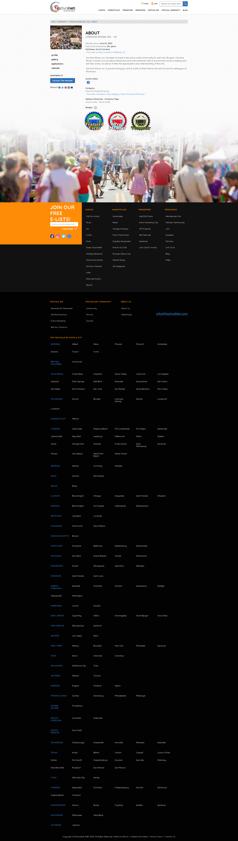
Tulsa (95, 665)
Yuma (96, 351)
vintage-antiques (120, 229)
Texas (54, 752)
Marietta (118, 466)
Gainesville (162, 428)
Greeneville (98, 742)
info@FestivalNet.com (172, 313)
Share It (54, 87)
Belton (96, 752)
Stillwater (140, 566)
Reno (95, 635)
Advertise (143, 241)
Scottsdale (162, 344)
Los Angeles (163, 374)
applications (57, 64)
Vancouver (77, 361)
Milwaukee (77, 815)
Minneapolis (98, 566)
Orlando (97, 444)
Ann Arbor (76, 556)
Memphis (140, 742)
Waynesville (56, 595)
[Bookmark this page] (69, 236)
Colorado (57, 399)
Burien (96, 805)
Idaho (54, 486)
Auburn (75, 805)
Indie (88, 272)
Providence (77, 705)
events (102, 10)
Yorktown (76, 795)
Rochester (140, 645)
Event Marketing (58, 321)
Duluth (75, 566)
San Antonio (98, 767)
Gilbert (75, 344)
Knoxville (119, 742)
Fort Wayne (98, 506)
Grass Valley (120, 374)
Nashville (161, 742)
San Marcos (120, 767)
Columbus (119, 655)
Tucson (75, 351)
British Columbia (56, 362)
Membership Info (173, 216)
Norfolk (139, 787)
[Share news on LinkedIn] (69, 87)
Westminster (142, 546)
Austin (75, 752)
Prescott (140, 344)
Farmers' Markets (94, 266)
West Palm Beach (98, 454)
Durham (118, 586)
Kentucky (56, 516)
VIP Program (145, 229)
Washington (58, 805)
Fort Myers (141, 428)
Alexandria (77, 787)
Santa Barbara (143, 389)
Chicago (97, 496)
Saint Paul (119, 566)
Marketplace (114, 10)
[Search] (185, 3)
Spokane (161, 805)
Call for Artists (92, 216)
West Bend (98, 815)
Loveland (55, 408)
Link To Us (170, 247)
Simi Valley (162, 389)
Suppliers (170, 235)
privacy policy (156, 837)
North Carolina (56, 587)
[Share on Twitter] (62, 87)
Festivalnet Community (98, 302)
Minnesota (57, 566)
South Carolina (56, 719)
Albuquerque (78, 625)
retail (115, 222)
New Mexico (57, 625)
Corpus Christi (163, 752)
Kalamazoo (141, 556)
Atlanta (75, 466)
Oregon (55, 685)
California (57, 374)
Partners (169, 241)
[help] (95, 107)
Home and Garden (94, 260)
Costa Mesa (77, 374)
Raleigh (160, 586)
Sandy (96, 777)
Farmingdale (121, 615)
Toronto (97, 675)
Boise (74, 486)
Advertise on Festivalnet (62, 308)
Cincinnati (97, 655)
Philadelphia (120, 695)
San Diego (55, 389)
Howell (118, 556)
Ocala (53, 444)
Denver (139, 399)
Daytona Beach (100, 428)
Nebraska (56, 605)
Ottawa (75, 675)
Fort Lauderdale (122, 428)
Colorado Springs (119, 400)
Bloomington (78, 496)
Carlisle (75, 695)
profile (54, 55)
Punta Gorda (120, 444)
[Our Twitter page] (64, 236)
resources (140, 10)
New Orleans (99, 526)
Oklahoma (57, 665)
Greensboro (141, 586)
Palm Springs (78, 381)
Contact (89, 321)
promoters (128, 10)
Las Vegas (77, 635)
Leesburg (97, 436)
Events (89, 209)
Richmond (162, 787)
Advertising (126, 314)
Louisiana (56, 526)
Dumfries (97, 787)
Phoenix (118, 344)
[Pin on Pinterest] (66, 87)
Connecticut (58, 418)
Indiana (55, 506)
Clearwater (77, 428)
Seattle (139, 805)
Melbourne (120, 436)
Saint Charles (142, 496)
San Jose (97, 389)
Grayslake (119, 496)
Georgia (55, 466)
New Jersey (57, 615)
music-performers (121, 235)
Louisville (97, 516)
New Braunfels (57, 767)
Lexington (76, 516)
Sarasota (161, 444)
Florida (55, 428)
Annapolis (76, 546)
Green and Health (94, 247)
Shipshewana (142, 506)
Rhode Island (55, 706)
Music (88, 222)
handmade (118, 216)
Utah (54, 777)
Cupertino (97, 374)
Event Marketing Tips (148, 222)
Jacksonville (56, 436)
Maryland (56, 546)
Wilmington (77, 595)
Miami (139, 436)
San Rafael (120, 389)
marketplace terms (139, 837)
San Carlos (162, 381)
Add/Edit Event (146, 216)
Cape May (76, 615)
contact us (170, 837)
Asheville (76, 586)
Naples (160, 436)
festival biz (153, 10)
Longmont (162, 399)
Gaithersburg (121, 546)
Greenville (97, 718)
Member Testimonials (175, 222)
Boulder (97, 399)
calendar (55, 68)
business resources (122, 254)
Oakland (55, 381)
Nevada (55, 635)
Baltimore (97, 546)
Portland (97, 685)
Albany (75, 645)
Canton (118, 752)
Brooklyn (97, 645)
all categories (119, 266)
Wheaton (161, 496)
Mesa (95, 344)
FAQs (168, 260)
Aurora (75, 399)
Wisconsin (57, 815)
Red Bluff (97, 381)
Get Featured (145, 235)
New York (56, 645)
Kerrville (140, 760)
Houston (119, 760)
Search (89, 285)
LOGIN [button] (146, 4)
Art (87, 229)
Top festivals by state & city (66, 337)
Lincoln (75, 605)
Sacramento (141, 381)
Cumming (97, 466)
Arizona (55, 344)
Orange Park (78, 444)
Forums (89, 314)
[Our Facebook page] (52, 236)
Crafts (89, 235)
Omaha (96, 605)
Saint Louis (98, 576)
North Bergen (142, 615)
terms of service (120, 837)
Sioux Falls (77, 730)
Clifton (96, 615)
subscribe (68, 229)
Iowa (53, 476)
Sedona (54, 351)
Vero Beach (77, 453)
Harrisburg (98, 695)
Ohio (53, 655)
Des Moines (98, 476)
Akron (75, 655)
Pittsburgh (140, 695)
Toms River (162, 615)
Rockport (76, 767)
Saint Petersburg (141, 445)
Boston (75, 536)
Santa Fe (97, 625)
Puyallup (119, 805)
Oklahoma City (79, 665)
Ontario (55, 675)
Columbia (76, 718)
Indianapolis (120, 506)
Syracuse (161, 645)
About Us (126, 302)
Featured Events (93, 279)
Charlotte (97, 586)
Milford (75, 418)
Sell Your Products (59, 327)
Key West (76, 436)
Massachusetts (58, 536)
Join (168, 229)
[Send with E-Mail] (72, 87)
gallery (54, 59)
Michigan (56, 556)
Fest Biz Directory (59, 314)
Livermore (140, 374)
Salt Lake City (78, 777)
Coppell (139, 752)
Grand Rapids (99, 556)
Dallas (54, 760)
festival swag (119, 260)
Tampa (54, 453)
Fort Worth (77, 760)
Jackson (76, 825)
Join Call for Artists (148, 247)
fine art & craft (120, 247)
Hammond (77, 526)
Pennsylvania (58, 695)
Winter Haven (121, 453)
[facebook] (88, 82)
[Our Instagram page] (58, 236)
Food (88, 241)
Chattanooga (78, 742)
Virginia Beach (57, 795)
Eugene (75, 685)
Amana (75, 476)
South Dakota (55, 731)
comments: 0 (56, 75)
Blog (185, 10)
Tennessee (57, 742)
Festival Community (171, 10)
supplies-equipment (122, 241)
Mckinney (161, 760)
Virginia (55, 787)
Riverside (119, 381)
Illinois (55, 496)
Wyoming (56, 825)
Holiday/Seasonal (94, 254)
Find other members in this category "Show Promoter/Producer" (116, 94)
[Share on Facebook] (59, 87)
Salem (118, 685)
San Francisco (78, 389)
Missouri (56, 576)
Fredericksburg (100, 760)
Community (91, 308)
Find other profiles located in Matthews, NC (106, 52)
